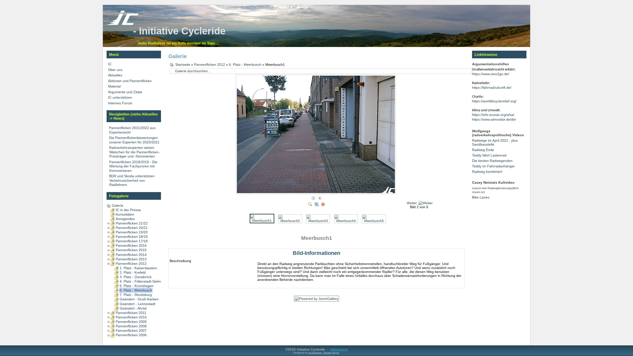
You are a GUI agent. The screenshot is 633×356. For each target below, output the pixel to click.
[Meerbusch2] (290, 219)
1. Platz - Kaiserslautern (138, 268)
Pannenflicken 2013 (131, 259)
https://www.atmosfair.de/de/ (494, 119)
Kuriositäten (125, 214)
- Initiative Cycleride (179, 30)
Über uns (115, 70)
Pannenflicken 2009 (131, 322)
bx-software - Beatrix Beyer (324, 352)
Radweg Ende (483, 150)
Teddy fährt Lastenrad (489, 155)
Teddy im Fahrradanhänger (493, 166)
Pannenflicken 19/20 (132, 232)
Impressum (339, 349)
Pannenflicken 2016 (131, 245)
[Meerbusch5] (374, 219)
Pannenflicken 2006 (131, 335)
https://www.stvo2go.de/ (490, 74)
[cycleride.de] (123, 24)
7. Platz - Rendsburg (136, 295)
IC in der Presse (128, 210)
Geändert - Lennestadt (137, 304)
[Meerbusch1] (262, 218)
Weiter (412, 203)
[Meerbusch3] (318, 219)
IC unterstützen (120, 97)
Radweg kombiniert (487, 172)
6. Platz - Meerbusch (136, 290)
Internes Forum (120, 103)
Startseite (182, 65)
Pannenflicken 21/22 (132, 223)
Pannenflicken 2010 (131, 317)
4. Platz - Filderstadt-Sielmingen (145, 281)
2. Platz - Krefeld (133, 272)
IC (110, 64)
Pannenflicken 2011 (131, 313)
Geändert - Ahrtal (133, 308)
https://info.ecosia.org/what (493, 115)
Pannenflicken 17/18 (132, 241)
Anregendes (125, 219)
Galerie (117, 205)
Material (114, 86)
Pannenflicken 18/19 (132, 237)
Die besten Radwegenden (492, 161)
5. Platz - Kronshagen (137, 286)
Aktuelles (115, 75)
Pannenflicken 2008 (131, 326)
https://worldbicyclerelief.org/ (494, 101)
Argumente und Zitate (125, 92)
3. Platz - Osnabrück (136, 277)
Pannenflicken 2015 (131, 250)
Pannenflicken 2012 (131, 264)
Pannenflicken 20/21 (132, 228)
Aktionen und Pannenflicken (130, 81)
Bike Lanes (480, 197)
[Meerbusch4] (346, 219)
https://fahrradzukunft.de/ (491, 87)
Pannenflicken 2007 (131, 331)
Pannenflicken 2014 (131, 255)
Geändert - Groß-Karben (139, 299)
